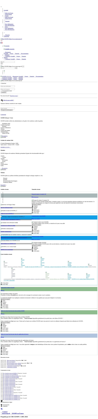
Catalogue (7, 56)
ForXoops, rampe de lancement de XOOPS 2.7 (10, 219)
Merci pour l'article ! (11, 360)
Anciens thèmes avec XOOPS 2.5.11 (8, 243)
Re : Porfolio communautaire (9, 378)
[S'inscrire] (4, 32)
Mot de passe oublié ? (8, 100)
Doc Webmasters (9, 24)
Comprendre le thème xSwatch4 (7, 287)
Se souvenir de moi (7, 90)
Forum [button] (6, 15)
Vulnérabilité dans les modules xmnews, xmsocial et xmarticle (14, 237)
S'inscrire (7, 35)
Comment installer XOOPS (37, 236)
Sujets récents (8, 14)
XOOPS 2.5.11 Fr (6, 76)
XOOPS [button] (7, 46)
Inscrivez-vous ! (14, 95)
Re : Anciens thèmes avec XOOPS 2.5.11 (11, 395)
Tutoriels (7, 21)
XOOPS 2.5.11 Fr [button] (5, 147)
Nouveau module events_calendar (14, 363)
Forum (11, 53)
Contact (4, 412)
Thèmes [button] (6, 57)
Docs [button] (6, 27)
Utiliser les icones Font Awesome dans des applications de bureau (14, 334)
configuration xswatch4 (12, 366)
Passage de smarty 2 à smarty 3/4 (39, 194)
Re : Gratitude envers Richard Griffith (11, 376)
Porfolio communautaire (6, 231)
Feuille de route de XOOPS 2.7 (7, 213)
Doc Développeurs (9, 25)
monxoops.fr (6, 413)
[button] (4, 11)
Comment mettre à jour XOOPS (38, 216)
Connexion (6, 36)
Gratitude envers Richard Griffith (8, 225)
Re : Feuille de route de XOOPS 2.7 (10, 373)
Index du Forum (9, 13)
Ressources (8, 52)
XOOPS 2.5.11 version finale (7, 249)
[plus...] (2, 408)
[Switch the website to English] (1, 41)
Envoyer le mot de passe (6, 110)
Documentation (24, 53)
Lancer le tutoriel (37, 204)
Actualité (6, 10)
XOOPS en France (18, 413)
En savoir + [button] (5, 136)
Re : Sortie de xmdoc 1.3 (8, 387)
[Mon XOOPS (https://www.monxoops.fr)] (11, 39)
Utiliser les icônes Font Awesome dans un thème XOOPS (12, 310)
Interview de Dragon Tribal (6, 207)
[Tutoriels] (4, 20)
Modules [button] (7, 55)
